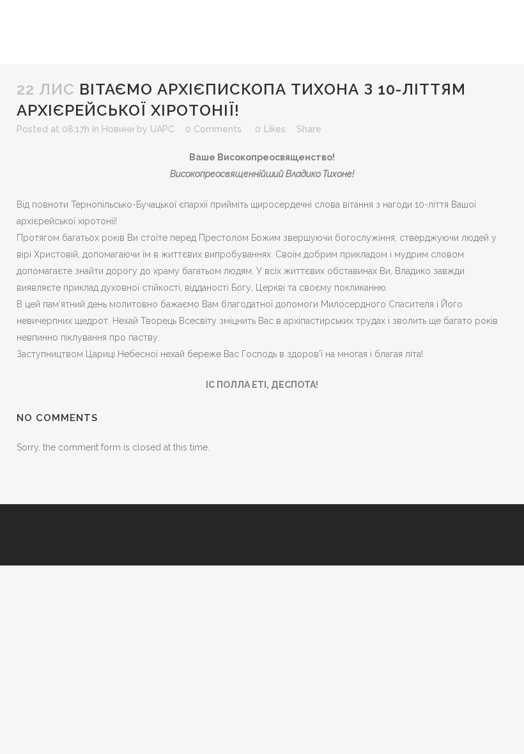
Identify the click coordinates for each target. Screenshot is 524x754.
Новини (118, 129)
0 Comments (213, 129)
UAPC (162, 129)
